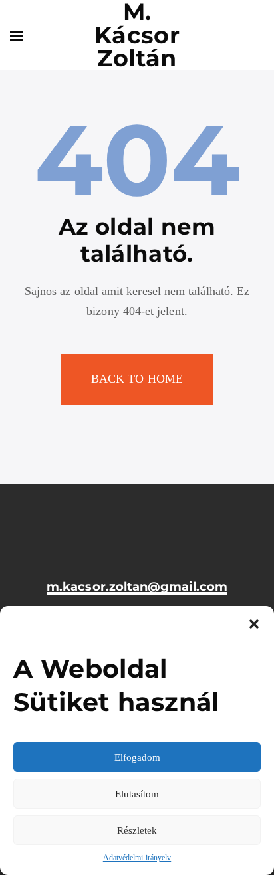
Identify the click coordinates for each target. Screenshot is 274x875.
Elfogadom (137, 757)
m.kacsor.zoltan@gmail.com (137, 587)
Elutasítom (137, 794)
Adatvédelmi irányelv (137, 857)
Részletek (137, 830)
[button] (254, 622)
